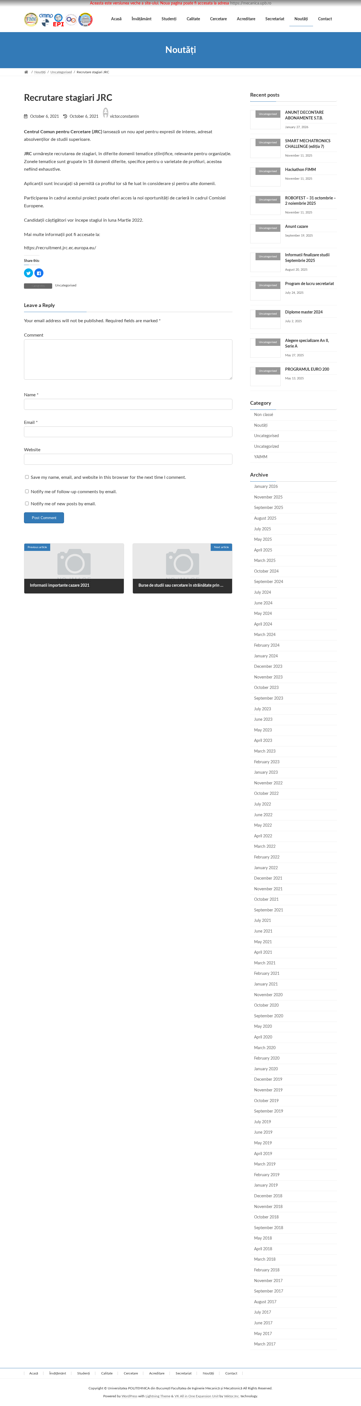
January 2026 (266, 487)
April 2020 (263, 1037)
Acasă (33, 1373)
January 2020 (266, 1069)
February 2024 (266, 646)
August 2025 (265, 518)
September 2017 (268, 1291)
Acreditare (156, 1373)
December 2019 (268, 1080)
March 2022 (265, 847)
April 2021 (263, 953)
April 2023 (263, 741)
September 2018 (268, 1228)
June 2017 (263, 1323)
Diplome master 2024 (304, 312)
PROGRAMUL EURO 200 (307, 369)
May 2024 (263, 614)
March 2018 (265, 1260)
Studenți (83, 1373)
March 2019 (265, 1164)
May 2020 (263, 1027)
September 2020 (268, 1016)
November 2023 (268, 677)
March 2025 (265, 561)
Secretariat (183, 1373)
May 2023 (263, 730)
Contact (231, 1373)
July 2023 (262, 709)
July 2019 (262, 1122)
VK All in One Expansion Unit (197, 1396)
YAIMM (260, 457)
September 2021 (268, 910)
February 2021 (266, 974)
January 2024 (266, 656)
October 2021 (266, 900)
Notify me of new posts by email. (63, 504)
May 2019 (263, 1143)
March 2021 (265, 963)
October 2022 (266, 794)
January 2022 (266, 868)
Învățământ (57, 1373)
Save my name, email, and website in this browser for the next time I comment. (108, 477)
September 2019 (268, 1111)
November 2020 (268, 995)
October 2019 (266, 1101)
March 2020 (265, 1048)
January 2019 (266, 1185)
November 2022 (268, 783)
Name (31, 395)
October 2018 (266, 1217)
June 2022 (263, 815)
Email (31, 422)
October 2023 (266, 688)
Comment (33, 335)
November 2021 (268, 889)
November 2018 (268, 1207)
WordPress (129, 1396)
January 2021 (266, 984)
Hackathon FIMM (300, 170)
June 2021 (263, 931)
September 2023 (268, 698)
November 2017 (268, 1281)
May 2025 (263, 540)
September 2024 (268, 582)
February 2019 (266, 1175)
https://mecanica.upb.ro (250, 3)
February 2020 (266, 1058)
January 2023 (266, 773)
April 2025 (263, 550)
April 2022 (263, 836)
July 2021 (262, 921)
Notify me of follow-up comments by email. (74, 492)
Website (32, 450)
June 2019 (263, 1132)
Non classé (263, 415)
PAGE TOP (346, 1358)
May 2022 (263, 825)
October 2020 (266, 1005)
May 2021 (263, 942)
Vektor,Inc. (232, 1396)
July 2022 (262, 804)
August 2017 (265, 1302)
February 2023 (266, 762)
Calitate (107, 1373)
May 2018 (263, 1238)
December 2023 (268, 667)
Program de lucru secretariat (309, 284)
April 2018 (263, 1249)
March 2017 (265, 1344)
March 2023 (265, 751)
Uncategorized (266, 447)
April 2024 (263, 624)
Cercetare (131, 1373)
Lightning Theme (158, 1396)
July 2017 (262, 1313)
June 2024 (263, 603)
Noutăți (260, 426)
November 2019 (268, 1090)
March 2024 (265, 635)
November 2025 (268, 497)
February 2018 (266, 1270)
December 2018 (268, 1196)
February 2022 (266, 857)
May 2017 (263, 1334)
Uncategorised (65, 285)
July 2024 (262, 593)
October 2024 (266, 571)
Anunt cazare (296, 227)
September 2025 (268, 508)
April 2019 (263, 1154)
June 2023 (263, 720)
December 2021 (268, 878)
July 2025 (262, 529)
